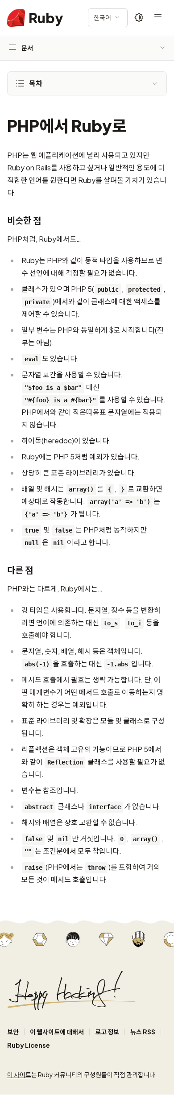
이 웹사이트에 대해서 (57, 1032)
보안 (13, 1032)
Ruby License (28, 1045)
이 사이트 (19, 1074)
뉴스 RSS (142, 1032)
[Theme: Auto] (139, 18)
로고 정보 (107, 1032)
